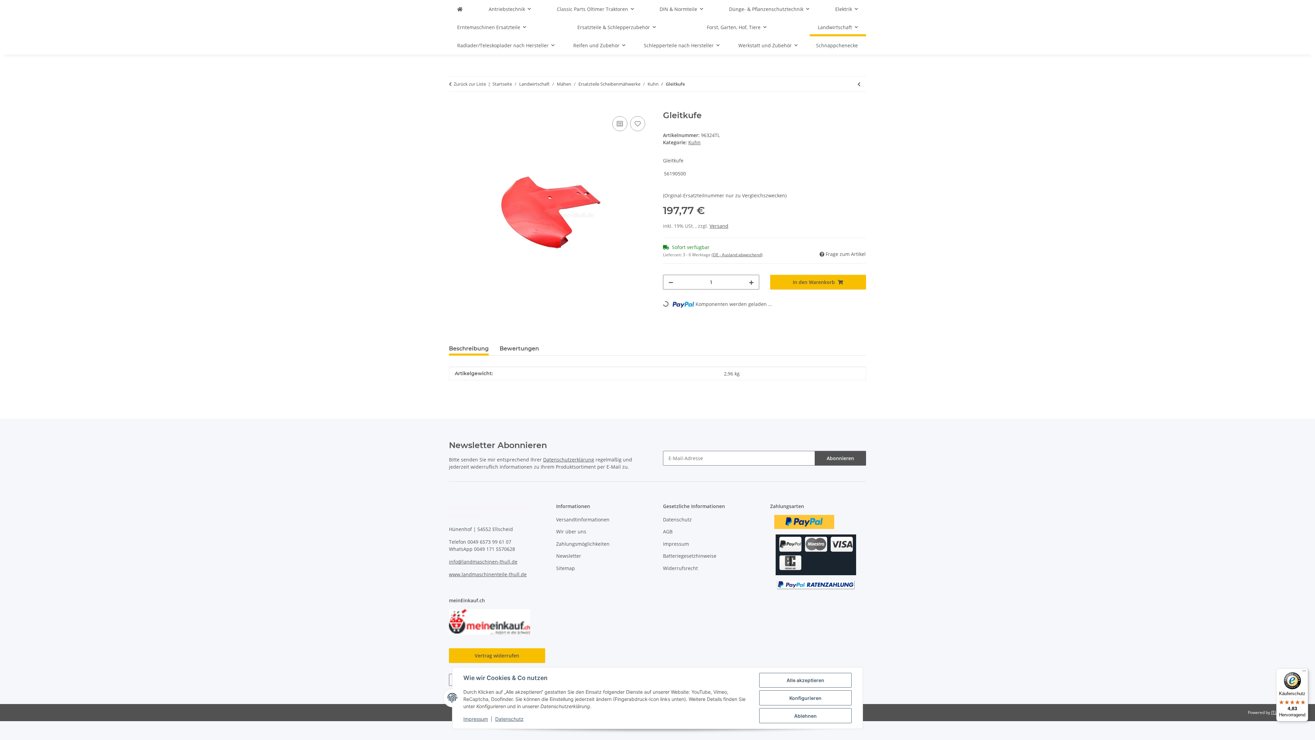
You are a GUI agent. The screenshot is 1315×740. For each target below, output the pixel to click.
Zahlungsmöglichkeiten (583, 544)
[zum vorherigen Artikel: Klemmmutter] (859, 84)
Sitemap (565, 568)
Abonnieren (840, 458)
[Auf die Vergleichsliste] (619, 123)
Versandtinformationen (583, 519)
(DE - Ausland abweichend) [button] (737, 255)
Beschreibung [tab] (469, 348)
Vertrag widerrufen (497, 655)
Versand (719, 226)
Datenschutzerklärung (568, 459)
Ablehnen (805, 716)
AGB (668, 531)
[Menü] (1304, 672)
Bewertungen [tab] (519, 348)
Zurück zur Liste (470, 84)
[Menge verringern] (670, 282)
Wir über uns (571, 531)
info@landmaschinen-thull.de (483, 561)
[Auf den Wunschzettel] (637, 123)
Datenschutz (509, 719)
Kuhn (694, 142)
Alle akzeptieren (805, 680)
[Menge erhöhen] (751, 282)
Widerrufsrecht (680, 568)
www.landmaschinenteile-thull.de (488, 574)
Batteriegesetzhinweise (689, 556)
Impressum (475, 719)
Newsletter (568, 556)
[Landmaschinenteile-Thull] (460, 9)
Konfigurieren (805, 698)
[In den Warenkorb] (454, 107)
